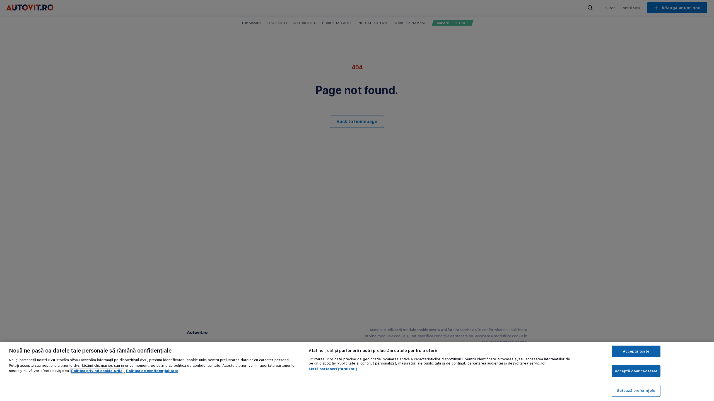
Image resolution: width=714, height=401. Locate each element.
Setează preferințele (636, 390)
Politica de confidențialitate (152, 371)
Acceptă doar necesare (636, 371)
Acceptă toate (636, 351)
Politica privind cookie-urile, (98, 371)
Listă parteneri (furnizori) (333, 369)
